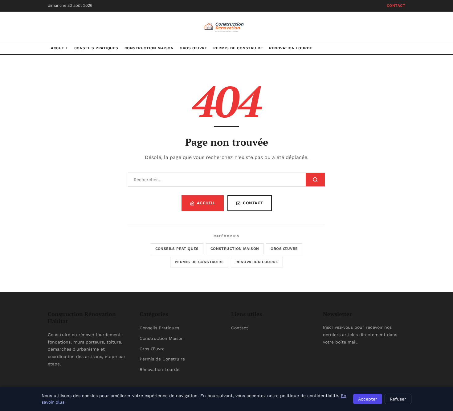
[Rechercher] (315, 179)
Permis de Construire (238, 48)
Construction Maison (149, 48)
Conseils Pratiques (96, 48)
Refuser (398, 399)
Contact (396, 5)
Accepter (367, 399)
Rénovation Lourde (290, 48)
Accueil (59, 48)
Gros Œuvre (193, 48)
